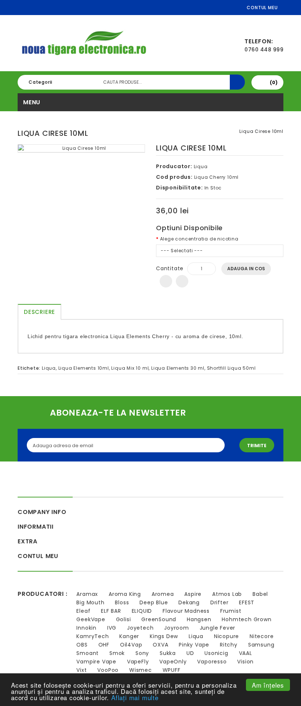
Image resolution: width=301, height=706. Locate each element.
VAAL (245, 653)
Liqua (201, 166)
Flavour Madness (186, 611)
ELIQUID (142, 611)
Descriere (39, 312)
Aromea (163, 594)
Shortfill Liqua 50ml (231, 368)
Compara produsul (182, 281)
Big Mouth (90, 602)
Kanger (129, 636)
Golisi (123, 619)
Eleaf (83, 611)
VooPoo (108, 670)
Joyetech (140, 627)
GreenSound (158, 619)
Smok (117, 653)
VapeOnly (172, 661)
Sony (142, 653)
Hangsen (199, 619)
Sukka (168, 653)
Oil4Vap (131, 644)
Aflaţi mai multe (135, 697)
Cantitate (170, 268)
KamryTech (92, 636)
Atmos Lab (227, 594)
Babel (260, 594)
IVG (111, 627)
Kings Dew (164, 636)
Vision (245, 661)
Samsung (261, 644)
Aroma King (125, 594)
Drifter (219, 602)
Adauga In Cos (246, 268)
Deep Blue (153, 602)
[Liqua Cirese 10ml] (81, 148)
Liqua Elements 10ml (83, 368)
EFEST (246, 602)
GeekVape (90, 619)
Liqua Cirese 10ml (261, 131)
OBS (81, 644)
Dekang (189, 602)
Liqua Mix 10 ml (130, 368)
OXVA (160, 644)
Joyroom (176, 627)
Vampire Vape (96, 661)
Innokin (86, 627)
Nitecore (261, 636)
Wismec (140, 670)
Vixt (81, 670)
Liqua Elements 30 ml (177, 368)
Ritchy (228, 644)
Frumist (231, 611)
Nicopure (226, 636)
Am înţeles (268, 684)
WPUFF (172, 670)
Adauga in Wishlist (166, 281)
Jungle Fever (218, 627)
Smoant (87, 653)
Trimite (256, 445)
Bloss (122, 602)
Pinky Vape (194, 644)
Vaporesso (211, 661)
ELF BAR (111, 611)
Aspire (193, 594)
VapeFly (138, 661)
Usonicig (216, 653)
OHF (103, 644)
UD (190, 653)
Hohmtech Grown (246, 619)
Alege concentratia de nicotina (199, 239)
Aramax (87, 594)
